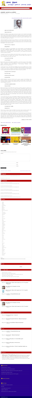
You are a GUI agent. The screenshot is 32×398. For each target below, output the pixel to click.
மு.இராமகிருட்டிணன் (4, 247)
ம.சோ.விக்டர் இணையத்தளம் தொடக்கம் (5, 388)
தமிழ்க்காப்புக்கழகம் (21, 357)
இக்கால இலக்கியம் (4, 205)
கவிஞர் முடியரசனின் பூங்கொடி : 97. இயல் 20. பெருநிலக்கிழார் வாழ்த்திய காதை (16, 346)
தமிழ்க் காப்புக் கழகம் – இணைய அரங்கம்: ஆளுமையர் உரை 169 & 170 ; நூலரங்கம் (17, 306)
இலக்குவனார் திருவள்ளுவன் (5, 13)
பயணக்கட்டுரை (3, 239)
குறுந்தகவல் (3, 223)
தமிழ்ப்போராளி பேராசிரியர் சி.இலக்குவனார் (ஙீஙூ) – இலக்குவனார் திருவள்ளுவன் (26, 144)
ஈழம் (2, 211)
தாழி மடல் (9, 356)
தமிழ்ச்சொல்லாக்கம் (4, 357)
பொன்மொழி (3, 245)
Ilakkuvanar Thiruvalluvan (8, 355)
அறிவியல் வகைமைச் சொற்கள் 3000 (7, 359)
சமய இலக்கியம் (3, 225)
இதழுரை (3, 206)
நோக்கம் (2, 386)
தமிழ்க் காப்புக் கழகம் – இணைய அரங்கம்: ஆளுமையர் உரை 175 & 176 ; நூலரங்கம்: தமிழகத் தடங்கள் (12, 274)
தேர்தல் (2, 231)
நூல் (16, 355)
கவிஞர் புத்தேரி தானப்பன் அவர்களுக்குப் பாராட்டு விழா (7, 275)
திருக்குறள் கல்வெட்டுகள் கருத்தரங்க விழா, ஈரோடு (25, 170)
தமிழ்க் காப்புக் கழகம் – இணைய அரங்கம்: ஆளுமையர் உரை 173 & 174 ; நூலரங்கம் (10, 276)
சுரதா (2, 359)
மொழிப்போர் (3, 250)
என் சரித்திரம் (28, 358)
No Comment (18, 13)
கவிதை (2, 219)
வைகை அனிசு (21, 356)
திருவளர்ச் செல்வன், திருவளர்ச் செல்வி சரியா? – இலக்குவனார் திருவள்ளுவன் (16, 318)
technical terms (17, 358)
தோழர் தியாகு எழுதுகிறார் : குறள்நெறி (5, 134)
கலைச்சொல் (21, 358)
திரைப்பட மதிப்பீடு (4, 230)
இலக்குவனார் (3, 209)
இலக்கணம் (3, 208)
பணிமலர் (3, 237)
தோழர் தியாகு (24, 358)
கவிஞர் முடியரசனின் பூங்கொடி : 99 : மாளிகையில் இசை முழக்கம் (14, 338)
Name (17, 162)
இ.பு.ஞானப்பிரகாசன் (10, 357)
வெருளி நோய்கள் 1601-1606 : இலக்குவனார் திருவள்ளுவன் (6, 192)
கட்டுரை (4, 122)
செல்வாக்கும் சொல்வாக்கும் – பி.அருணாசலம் (5, 367)
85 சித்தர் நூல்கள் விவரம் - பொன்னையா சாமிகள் (6, 384)
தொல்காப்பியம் (3, 233)
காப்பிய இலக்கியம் (4, 221)
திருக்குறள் (9, 122)
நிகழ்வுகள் (3, 235)
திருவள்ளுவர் (25, 356)
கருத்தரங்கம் (3, 216)
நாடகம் (2, 234)
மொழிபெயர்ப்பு (3, 249)
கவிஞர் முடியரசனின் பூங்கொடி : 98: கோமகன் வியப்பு (13, 342)
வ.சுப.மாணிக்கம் (18, 122)
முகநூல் (3, 248)
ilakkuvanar (19, 355)
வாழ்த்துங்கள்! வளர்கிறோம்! (4, 389)
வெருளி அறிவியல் (4, 253)
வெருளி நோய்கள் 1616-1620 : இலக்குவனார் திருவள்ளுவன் (6, 182)
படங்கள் (3, 236)
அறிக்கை (3, 202)
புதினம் (2, 243)
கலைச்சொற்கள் (3, 218)
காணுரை (3, 220)
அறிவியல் (3, 203)
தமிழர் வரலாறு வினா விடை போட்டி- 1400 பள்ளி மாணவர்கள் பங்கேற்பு (8, 391)
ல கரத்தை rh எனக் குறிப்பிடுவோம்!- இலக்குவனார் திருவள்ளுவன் (14, 322)
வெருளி (3, 252)
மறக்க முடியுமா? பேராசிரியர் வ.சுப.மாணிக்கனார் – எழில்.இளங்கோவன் (26, 135)
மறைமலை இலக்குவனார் (16, 357)
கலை (2, 217)
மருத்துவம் (3, 246)
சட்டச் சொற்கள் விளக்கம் (12, 358)
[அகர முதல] (16, 5)
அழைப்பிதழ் (3, 204)
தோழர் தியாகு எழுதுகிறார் (26, 355)
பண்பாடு (3, 238)
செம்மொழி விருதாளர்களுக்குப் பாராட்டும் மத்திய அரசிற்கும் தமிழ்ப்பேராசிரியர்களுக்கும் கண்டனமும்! (10, 175)
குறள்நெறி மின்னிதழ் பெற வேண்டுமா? (15, 134)
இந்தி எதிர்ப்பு (3, 207)
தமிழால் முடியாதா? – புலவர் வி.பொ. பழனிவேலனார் (6, 170)
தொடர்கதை (3, 232)
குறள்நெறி (6, 122)
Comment (2, 153)
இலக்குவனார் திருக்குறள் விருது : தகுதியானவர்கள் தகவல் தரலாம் (8, 273)
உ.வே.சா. (5, 358)
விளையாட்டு (3, 251)
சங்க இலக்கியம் (3, 224)
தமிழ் (28, 356)
